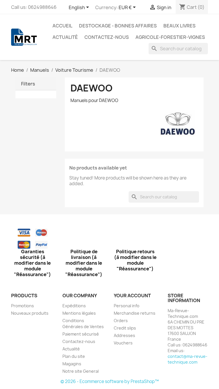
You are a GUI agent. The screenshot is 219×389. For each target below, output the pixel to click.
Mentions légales (79, 313)
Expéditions (74, 305)
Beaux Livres (179, 26)
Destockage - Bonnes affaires (118, 26)
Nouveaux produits (29, 313)
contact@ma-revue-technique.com (187, 359)
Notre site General (80, 371)
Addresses (124, 335)
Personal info (126, 305)
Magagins (71, 363)
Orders (121, 320)
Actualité (65, 37)
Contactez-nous (106, 37)
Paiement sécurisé (80, 334)
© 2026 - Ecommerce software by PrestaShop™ (109, 381)
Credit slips (125, 328)
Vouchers (123, 343)
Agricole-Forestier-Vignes (170, 37)
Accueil (62, 26)
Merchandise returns (134, 313)
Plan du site (73, 356)
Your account (132, 295)
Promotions (22, 305)
